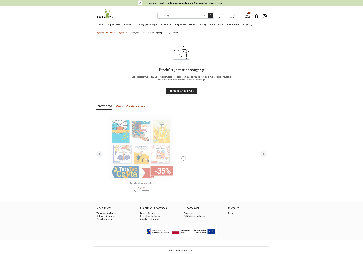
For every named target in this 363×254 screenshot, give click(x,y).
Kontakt (231, 213)
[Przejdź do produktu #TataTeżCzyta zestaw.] (141, 148)
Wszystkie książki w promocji (131, 106)
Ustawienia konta (105, 216)
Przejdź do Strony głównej (181, 90)
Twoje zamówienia (106, 213)
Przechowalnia (104, 219)
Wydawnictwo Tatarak (105, 33)
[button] (210, 15)
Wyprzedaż (122, 33)
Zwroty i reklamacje (150, 219)
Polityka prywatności (194, 216)
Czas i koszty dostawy (151, 216)
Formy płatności (148, 213)
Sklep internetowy (180, 250)
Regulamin (189, 213)
